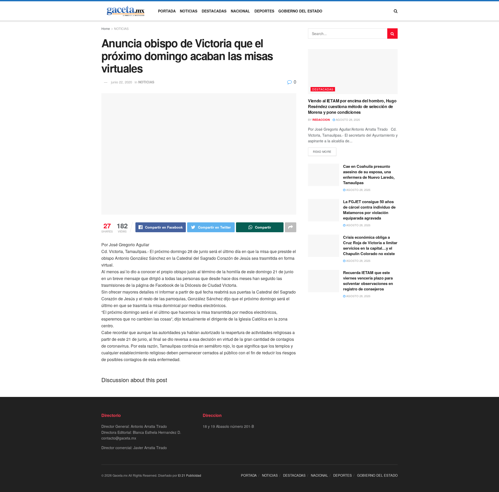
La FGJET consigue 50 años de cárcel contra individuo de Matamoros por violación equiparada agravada (369, 210)
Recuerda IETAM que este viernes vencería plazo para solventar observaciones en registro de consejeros (368, 281)
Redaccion (321, 120)
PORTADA (167, 11)
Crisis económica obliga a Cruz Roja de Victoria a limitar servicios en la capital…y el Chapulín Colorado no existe (370, 245)
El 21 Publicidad (189, 475)
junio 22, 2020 (121, 81)
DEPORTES (264, 11)
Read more (322, 151)
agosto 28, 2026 (347, 119)
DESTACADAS (214, 11)
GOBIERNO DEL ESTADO (300, 11)
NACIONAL (240, 11)
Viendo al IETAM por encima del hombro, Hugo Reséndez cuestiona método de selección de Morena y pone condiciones (352, 106)
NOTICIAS (188, 11)
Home (105, 28)
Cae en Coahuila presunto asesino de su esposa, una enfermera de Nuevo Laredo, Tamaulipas (369, 174)
